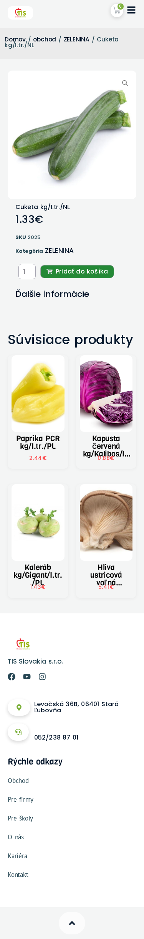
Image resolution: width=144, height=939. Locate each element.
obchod (44, 39)
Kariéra (17, 856)
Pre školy (20, 818)
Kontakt (18, 874)
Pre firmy (20, 799)
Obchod (18, 780)
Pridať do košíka (82, 271)
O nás (16, 837)
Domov (15, 39)
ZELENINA (76, 39)
